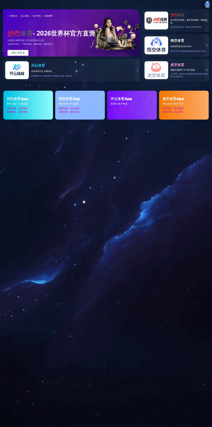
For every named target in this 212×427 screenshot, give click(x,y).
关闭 (207, 5)
